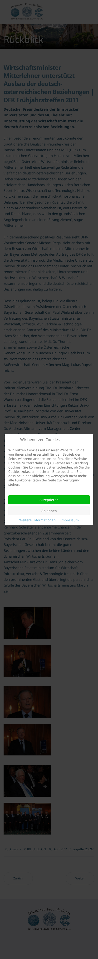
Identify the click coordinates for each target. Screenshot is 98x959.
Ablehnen (49, 510)
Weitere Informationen (37, 520)
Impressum (69, 520)
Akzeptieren (49, 499)
